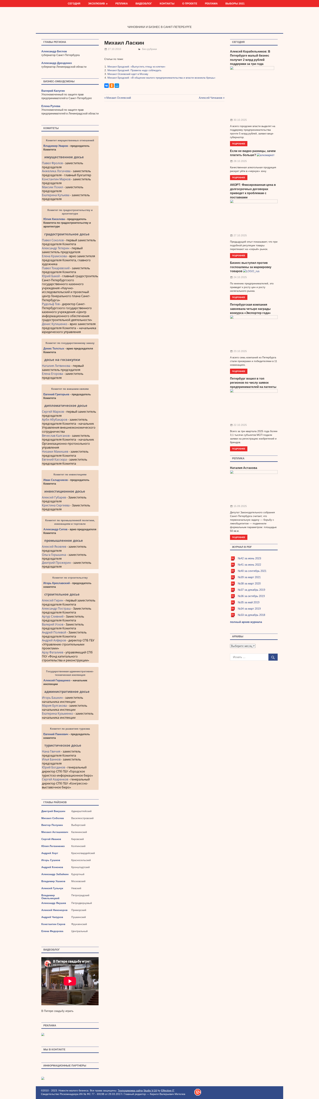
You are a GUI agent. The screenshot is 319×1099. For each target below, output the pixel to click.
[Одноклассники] (111, 85)
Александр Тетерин (55, 248)
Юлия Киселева (54, 219)
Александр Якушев (53, 903)
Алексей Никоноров (54, 910)
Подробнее (238, 143)
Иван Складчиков (55, 479)
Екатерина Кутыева (55, 195)
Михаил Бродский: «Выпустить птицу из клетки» (136, 66)
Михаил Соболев (52, 818)
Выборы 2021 (235, 3)
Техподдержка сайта (130, 1090)
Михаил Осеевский (118, 97)
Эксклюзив (96, 3)
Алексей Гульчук (52, 888)
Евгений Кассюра (54, 459)
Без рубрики (149, 49)
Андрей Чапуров (52, 917)
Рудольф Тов (51, 304)
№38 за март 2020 (249, 583)
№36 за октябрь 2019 (251, 596)
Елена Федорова (52, 931)
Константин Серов (53, 924)
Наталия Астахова (243, 467)
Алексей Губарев (54, 497)
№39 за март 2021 (249, 577)
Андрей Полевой (54, 632)
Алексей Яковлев (54, 547)
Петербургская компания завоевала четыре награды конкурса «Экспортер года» (250, 309)
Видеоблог (144, 3)
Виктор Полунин (52, 825)
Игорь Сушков (50, 860)
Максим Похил (52, 187)
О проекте (189, 3)
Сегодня (74, 3)
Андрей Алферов (54, 640)
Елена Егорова (52, 374)
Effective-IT (167, 1090)
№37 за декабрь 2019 (251, 589)
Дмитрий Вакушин (53, 811)
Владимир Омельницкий (50, 897)
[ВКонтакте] (106, 85)
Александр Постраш (56, 608)
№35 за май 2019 (248, 602)
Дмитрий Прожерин (56, 563)
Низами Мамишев (55, 451)
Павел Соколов (53, 240)
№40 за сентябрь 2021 (252, 570)
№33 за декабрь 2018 (251, 614)
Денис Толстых (53, 348)
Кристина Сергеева (56, 505)
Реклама (211, 3)
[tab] (70, 157)
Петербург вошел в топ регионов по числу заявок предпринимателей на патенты (253, 382)
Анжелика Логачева (56, 171)
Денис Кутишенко (54, 324)
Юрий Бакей (51, 276)
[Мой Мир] (117, 85)
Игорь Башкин (52, 698)
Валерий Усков (52, 624)
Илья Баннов (51, 759)
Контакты (167, 3)
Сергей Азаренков (55, 779)
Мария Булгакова (54, 706)
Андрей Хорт (49, 853)
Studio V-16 (150, 1090)
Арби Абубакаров (54, 419)
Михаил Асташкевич (54, 832)
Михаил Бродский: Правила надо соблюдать (134, 70)
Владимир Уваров (55, 145)
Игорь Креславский (57, 583)
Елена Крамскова (54, 256)
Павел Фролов (52, 163)
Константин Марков (56, 179)
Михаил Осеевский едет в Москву (127, 73)
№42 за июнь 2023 (249, 558)
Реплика (121, 3)
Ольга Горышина (54, 555)
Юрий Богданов (53, 767)
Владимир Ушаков (53, 881)
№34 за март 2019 (249, 608)
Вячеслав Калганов (56, 436)
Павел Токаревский (56, 268)
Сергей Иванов (51, 839)
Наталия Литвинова (56, 366)
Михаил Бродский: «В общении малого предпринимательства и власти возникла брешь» (161, 77)
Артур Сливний (53, 616)
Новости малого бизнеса (159, 19)
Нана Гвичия (51, 751)
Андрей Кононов (52, 867)
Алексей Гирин (53, 600)
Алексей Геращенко (56, 680)
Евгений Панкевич (55, 734)
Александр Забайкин (54, 874)
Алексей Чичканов (210, 97)
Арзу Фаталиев (52, 652)
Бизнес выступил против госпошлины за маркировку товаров (250, 267)
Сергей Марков (53, 412)
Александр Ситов (55, 529)
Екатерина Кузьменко (57, 713)
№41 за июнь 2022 (249, 564)
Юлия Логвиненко (53, 846)
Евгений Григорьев (56, 394)
